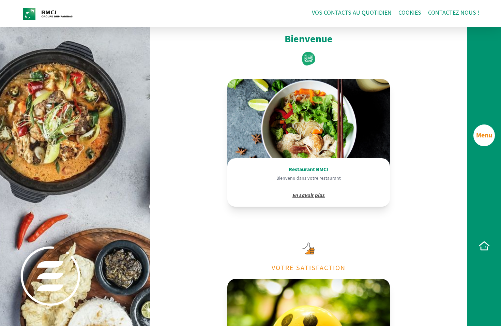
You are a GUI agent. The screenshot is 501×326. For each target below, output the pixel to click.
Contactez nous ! (453, 13)
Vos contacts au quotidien (352, 13)
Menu (484, 135)
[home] (484, 246)
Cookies (409, 13)
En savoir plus (308, 195)
